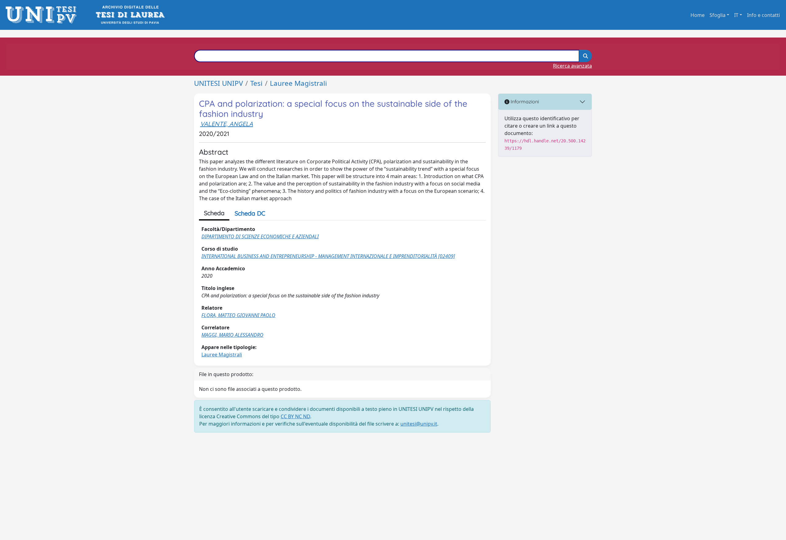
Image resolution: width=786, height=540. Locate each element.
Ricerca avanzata (572, 65)
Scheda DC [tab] (250, 213)
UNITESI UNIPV (218, 83)
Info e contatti (763, 15)
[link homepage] (43, 15)
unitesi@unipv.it (418, 423)
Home (698, 15)
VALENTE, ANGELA (226, 124)
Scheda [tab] (214, 213)
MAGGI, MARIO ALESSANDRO (232, 335)
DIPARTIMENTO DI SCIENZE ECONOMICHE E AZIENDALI (260, 236)
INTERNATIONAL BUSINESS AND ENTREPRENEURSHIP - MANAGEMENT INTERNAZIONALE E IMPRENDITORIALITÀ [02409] (328, 256)
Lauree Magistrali (298, 83)
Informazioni (524, 101)
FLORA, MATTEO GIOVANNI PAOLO (238, 315)
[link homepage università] (130, 15)
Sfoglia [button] (718, 15)
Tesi (256, 83)
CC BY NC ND (295, 416)
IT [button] (736, 15)
